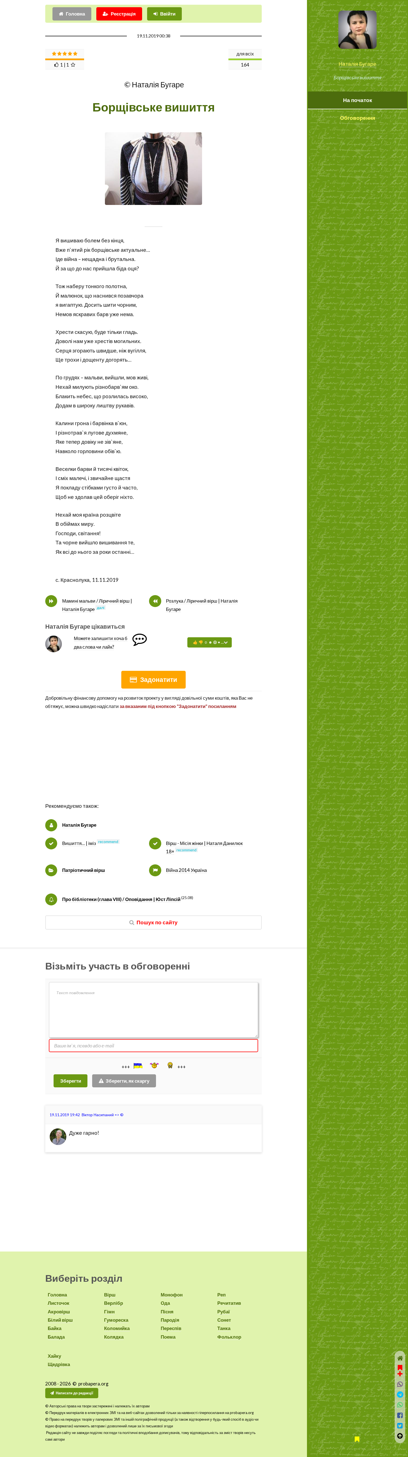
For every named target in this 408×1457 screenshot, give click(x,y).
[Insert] (138, 1066)
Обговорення (357, 118)
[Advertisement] (153, 762)
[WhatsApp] (400, 1405)
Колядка (114, 1337)
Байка (54, 1328)
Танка (223, 1328)
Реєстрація (123, 14)
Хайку (54, 1356)
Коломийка (117, 1328)
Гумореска (116, 1320)
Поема (168, 1337)
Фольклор (229, 1337)
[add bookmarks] (399, 1370)
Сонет (224, 1320)
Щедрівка (59, 1364)
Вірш (109, 1295)
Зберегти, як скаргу (127, 1081)
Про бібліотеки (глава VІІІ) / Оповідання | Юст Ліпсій (121, 899)
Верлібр (113, 1303)
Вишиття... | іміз (79, 843)
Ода (165, 1303)
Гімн (109, 1311)
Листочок (58, 1303)
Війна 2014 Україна (186, 870)
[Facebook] (400, 1415)
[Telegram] (400, 1394)
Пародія (170, 1320)
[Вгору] (400, 1436)
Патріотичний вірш (83, 870)
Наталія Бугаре (357, 64)
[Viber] (400, 1384)
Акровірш (59, 1311)
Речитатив (229, 1303)
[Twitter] (400, 1425)
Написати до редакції (74, 1393)
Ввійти (167, 14)
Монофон (172, 1295)
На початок (357, 100)
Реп (221, 1295)
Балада (56, 1337)
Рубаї (223, 1311)
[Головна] (400, 1358)
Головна (75, 14)
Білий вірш (60, 1320)
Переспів (171, 1328)
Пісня (167, 1311)
